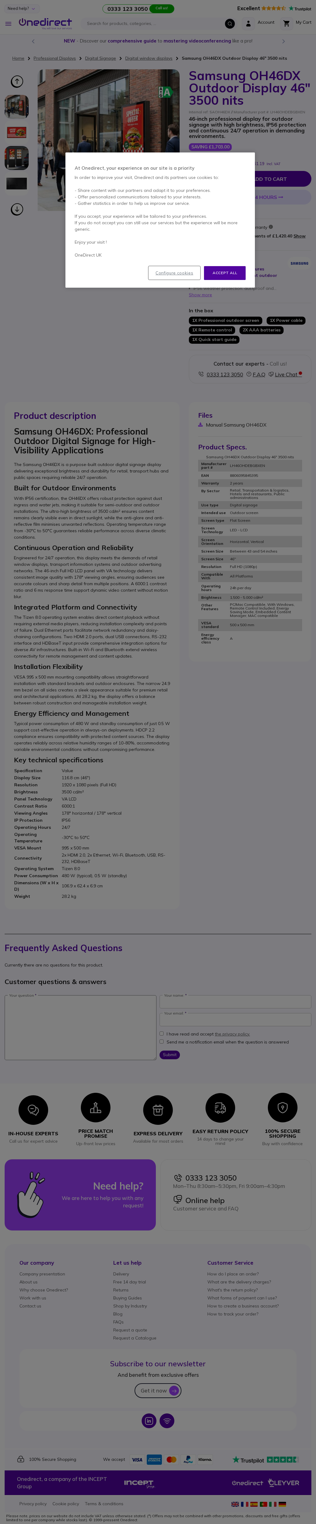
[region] (160, 220)
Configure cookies (174, 272)
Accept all (225, 272)
